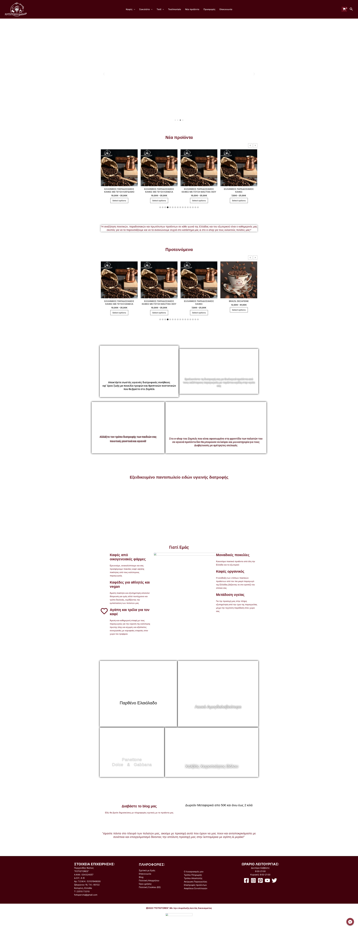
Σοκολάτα (144, 9)
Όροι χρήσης (145, 884)
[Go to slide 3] (180, 120)
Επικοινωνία (226, 9)
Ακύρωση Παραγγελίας (195, 881)
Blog (141, 877)
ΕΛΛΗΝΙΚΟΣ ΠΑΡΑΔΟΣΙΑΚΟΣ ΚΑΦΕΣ (199, 190)
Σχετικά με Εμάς (147, 870)
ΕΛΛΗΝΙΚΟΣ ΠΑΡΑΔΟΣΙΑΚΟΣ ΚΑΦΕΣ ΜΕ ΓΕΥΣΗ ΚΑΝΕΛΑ (119, 190)
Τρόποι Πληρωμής (193, 875)
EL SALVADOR (239, 189)
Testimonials (174, 9)
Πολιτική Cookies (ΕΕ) (150, 887)
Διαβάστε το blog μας (139, 806)
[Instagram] (253, 880)
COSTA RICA (238, 301)
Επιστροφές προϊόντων (195, 885)
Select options (119, 200)
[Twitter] (274, 880)
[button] (104, 74)
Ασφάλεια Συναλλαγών (195, 888)
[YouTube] (267, 880)
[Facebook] (246, 880)
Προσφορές (209, 9)
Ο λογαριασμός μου (193, 871)
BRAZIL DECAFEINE (199, 301)
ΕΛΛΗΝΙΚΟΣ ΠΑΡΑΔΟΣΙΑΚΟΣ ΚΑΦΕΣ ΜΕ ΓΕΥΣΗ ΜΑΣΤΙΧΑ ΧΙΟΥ (159, 190)
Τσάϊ (159, 9)
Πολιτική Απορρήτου (149, 880)
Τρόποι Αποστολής (193, 878)
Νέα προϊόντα (192, 9)
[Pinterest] (260, 880)
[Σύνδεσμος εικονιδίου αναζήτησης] (351, 9)
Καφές (129, 9)
